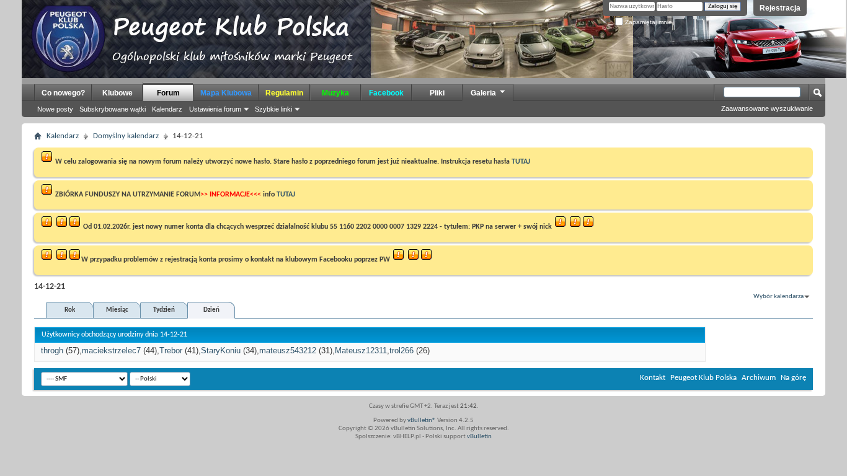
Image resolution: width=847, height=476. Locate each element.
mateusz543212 (287, 350)
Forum (168, 93)
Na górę (793, 378)
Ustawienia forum (215, 109)
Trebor (170, 350)
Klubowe (117, 93)
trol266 (401, 350)
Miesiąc (117, 310)
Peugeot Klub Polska (703, 378)
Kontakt (652, 378)
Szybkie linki (273, 109)
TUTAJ (521, 161)
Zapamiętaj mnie (647, 22)
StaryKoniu (221, 350)
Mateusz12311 (361, 350)
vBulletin (479, 436)
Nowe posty (55, 109)
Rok (69, 310)
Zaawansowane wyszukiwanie (767, 108)
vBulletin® (421, 420)
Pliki (437, 93)
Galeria (483, 93)
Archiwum (759, 378)
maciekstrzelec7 (111, 350)
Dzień (211, 310)
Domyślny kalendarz (126, 136)
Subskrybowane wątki (112, 109)
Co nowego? (63, 93)
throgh (52, 350)
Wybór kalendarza (778, 296)
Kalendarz (167, 109)
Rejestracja (780, 8)
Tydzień (164, 310)
